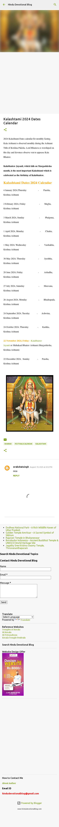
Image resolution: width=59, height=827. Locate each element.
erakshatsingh (21, 467)
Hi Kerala (6, 632)
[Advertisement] (29, 83)
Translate (25, 620)
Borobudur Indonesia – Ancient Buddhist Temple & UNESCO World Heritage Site (32, 541)
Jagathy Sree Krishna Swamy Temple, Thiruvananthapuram (25, 546)
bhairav (8, 444)
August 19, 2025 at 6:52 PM (41, 467)
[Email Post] (5, 441)
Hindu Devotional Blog (20, 4)
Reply (16, 476)
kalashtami (41, 444)
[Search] (55, 4)
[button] (5, 130)
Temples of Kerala (11, 629)
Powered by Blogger (31, 803)
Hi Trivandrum (9, 635)
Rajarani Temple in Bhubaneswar (23, 538)
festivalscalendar (23, 444)
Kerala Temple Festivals (13, 637)
